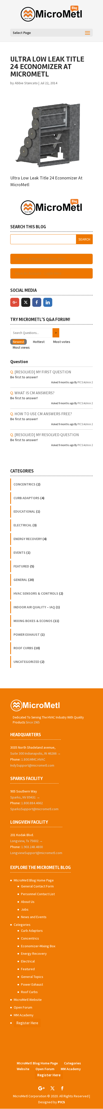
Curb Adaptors (27, 498)
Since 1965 (33, 722)
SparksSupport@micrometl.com (34, 809)
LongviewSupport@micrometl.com (36, 853)
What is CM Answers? (34, 392)
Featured (21, 566)
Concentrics (25, 484)
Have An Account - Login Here (38, 273)
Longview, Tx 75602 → (26, 841)
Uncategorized (27, 661)
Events (20, 552)
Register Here (27, 1023)
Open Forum (23, 1007)
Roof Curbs (23, 648)
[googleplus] (14, 302)
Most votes (61, 341)
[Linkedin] (47, 302)
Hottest (38, 341)
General (20, 579)
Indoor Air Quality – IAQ (34, 607)
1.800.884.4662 (32, 803)
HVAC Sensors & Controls (36, 593)
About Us (27, 901)
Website (23, 1069)
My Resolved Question (46, 434)
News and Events (33, 917)
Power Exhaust (27, 634)
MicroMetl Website (28, 999)
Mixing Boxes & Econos (33, 621)
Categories (22, 924)
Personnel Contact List (38, 894)
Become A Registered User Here (40, 258)
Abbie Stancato (26, 83)
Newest (18, 341)
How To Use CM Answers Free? (43, 413)
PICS (61, 1102)
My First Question (42, 371)
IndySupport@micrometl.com (32, 765)
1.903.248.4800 (32, 847)
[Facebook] (36, 302)
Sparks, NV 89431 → (25, 797)
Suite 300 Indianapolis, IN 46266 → (35, 753)
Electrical (23, 525)
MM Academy (24, 1015)
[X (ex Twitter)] (25, 302)
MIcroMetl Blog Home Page (34, 880)
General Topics (32, 976)
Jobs (24, 909)
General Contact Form (37, 886)
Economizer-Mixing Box (38, 946)
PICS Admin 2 (85, 382)
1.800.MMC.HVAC (33, 759)
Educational (24, 511)
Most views (21, 347)
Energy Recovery (28, 539)
